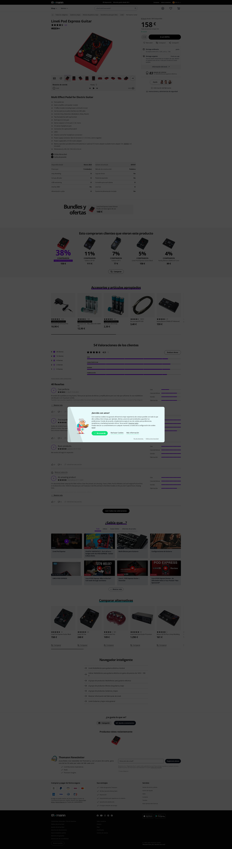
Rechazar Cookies (117, 433)
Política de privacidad (152, 439)
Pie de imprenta (138, 439)
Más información (132, 433)
